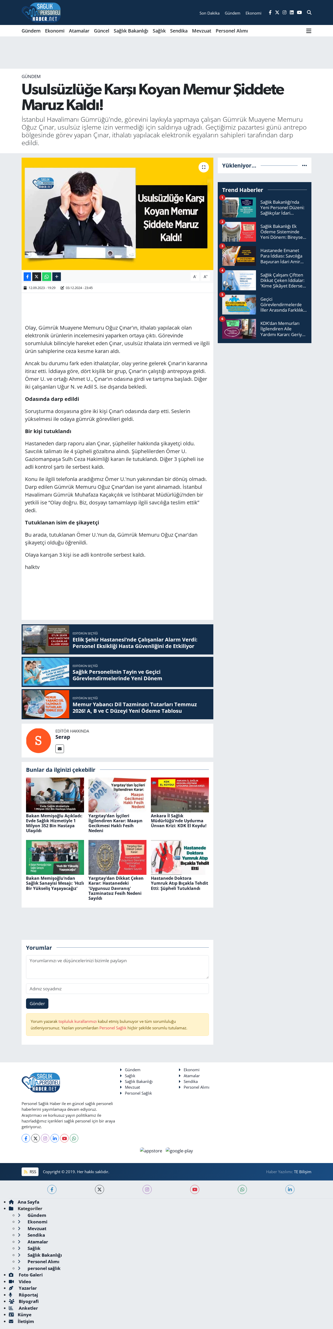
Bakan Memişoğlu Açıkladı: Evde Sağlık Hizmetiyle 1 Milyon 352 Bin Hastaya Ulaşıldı (54, 823)
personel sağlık (44, 1268)
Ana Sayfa (28, 1202)
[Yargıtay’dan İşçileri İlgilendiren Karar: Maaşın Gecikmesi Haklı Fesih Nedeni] (117, 794)
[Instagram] (45, 1138)
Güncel (101, 31)
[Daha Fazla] (56, 276)
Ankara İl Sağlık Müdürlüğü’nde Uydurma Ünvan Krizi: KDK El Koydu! (179, 821)
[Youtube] (64, 1138)
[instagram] (147, 1189)
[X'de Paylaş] (36, 276)
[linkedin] (289, 1189)
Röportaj (28, 1295)
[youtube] (194, 1189)
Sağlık (159, 31)
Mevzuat (201, 31)
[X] (35, 1138)
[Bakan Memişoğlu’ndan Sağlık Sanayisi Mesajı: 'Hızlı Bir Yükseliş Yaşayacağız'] (55, 857)
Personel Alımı (232, 31)
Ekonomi (55, 31)
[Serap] (38, 740)
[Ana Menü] (308, 30)
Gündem (31, 31)
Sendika (179, 31)
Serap (62, 736)
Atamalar (79, 31)
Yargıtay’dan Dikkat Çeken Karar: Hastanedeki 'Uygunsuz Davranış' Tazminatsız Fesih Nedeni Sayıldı (116, 888)
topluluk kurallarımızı (78, 1021)
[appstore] (152, 1150)
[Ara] (309, 12)
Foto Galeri (30, 1275)
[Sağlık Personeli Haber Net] (41, 12)
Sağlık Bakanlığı (131, 31)
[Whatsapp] (74, 1138)
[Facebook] (26, 1138)
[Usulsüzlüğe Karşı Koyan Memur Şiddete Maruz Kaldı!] (117, 214)
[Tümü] (304, 165)
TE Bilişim (302, 1171)
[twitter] (99, 1189)
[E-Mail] (59, 748)
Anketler (28, 1308)
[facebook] (51, 1189)
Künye (24, 1315)
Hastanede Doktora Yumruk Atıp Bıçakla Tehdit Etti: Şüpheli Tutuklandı (179, 883)
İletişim (26, 1321)
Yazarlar (27, 1288)
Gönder (37, 1003)
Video (24, 1282)
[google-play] (179, 1150)
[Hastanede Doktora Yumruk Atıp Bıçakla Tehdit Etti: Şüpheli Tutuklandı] (180, 857)
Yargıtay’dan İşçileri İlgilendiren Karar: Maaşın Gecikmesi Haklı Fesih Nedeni (115, 823)
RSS (32, 1171)
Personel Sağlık (112, 1027)
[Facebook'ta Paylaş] (27, 276)
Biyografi (28, 1301)
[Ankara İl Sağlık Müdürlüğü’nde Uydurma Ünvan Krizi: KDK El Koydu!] (180, 794)
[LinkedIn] (54, 1138)
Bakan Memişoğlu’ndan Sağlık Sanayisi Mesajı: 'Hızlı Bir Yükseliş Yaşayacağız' (55, 883)
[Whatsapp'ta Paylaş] (46, 276)
